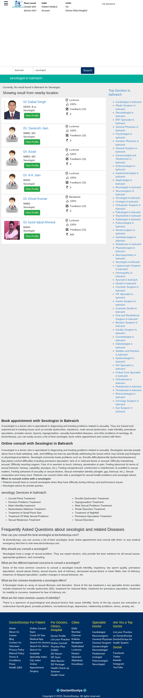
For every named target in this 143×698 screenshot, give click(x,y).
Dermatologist (100, 650)
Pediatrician (98, 653)
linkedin (117, 660)
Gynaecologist (100, 646)
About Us (14, 632)
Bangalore (77, 642)
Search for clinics (39, 646)
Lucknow (76, 649)
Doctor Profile (58, 636)
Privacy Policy (16, 649)
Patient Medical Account (49, 7)
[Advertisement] (71, 40)
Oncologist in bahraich (128, 198)
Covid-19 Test (37, 635)
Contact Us (15, 642)
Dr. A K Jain (32, 175)
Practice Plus (58, 646)
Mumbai (76, 632)
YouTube (118, 667)
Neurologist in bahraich (128, 187)
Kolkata (76, 639)
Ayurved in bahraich (127, 280)
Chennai (76, 635)
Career (13, 635)
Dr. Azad (29, 151)
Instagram (118, 664)
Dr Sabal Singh (34, 102)
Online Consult (38, 628)
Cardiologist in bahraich (129, 102)
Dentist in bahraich (126, 283)
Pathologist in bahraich (128, 212)
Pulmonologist (100, 660)
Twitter (116, 656)
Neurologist (98, 664)
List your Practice (60, 639)
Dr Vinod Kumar (35, 199)
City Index (35, 660)
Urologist (97, 657)
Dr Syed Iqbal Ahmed (39, 222)
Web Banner (58, 661)
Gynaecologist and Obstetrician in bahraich (126, 159)
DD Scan (56, 657)
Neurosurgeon (100, 635)
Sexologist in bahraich (128, 262)
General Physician (102, 639)
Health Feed (57, 675)
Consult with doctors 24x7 (30, 7)
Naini (32, 632)
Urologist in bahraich (127, 201)
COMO (54, 650)
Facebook (118, 653)
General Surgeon (101, 642)
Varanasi (76, 657)
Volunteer (14, 646)
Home (12, 628)
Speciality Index (38, 657)
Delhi (74, 628)
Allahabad (77, 660)
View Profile (32, 115)
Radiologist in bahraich (128, 219)
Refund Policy (16, 653)
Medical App (36, 639)
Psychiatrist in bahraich (128, 215)
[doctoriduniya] (18, 7)
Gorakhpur (77, 664)
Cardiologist (98, 632)
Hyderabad (78, 646)
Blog (11, 639)
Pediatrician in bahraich (128, 244)
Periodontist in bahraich (129, 390)
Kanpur (76, 653)
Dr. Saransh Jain (35, 128)
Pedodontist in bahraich (129, 386)
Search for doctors (40, 642)
